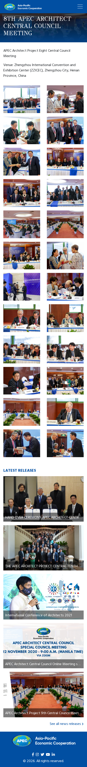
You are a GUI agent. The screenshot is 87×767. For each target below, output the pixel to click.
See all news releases (65, 723)
